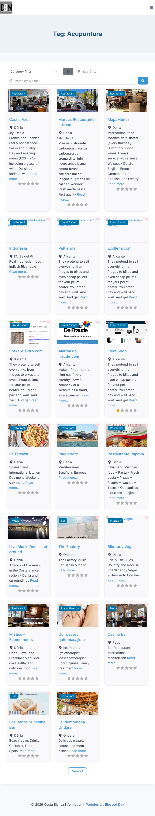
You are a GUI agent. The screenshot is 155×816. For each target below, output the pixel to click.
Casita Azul (19, 119)
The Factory (69, 546)
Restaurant (18, 93)
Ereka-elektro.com (26, 351)
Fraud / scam (69, 222)
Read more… (117, 184)
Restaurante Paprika (126, 454)
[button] (11, 100)
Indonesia (18, 248)
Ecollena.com (120, 248)
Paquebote (68, 454)
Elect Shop (117, 351)
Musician (115, 520)
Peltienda (66, 248)
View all (77, 771)
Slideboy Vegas (122, 546)
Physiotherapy (70, 608)
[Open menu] (151, 7)
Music (15, 520)
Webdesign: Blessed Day (105, 804)
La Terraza (18, 454)
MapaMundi (118, 119)
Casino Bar (117, 634)
